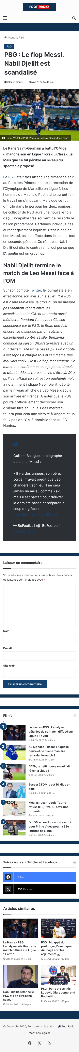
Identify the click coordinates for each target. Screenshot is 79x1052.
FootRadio (68, 1026)
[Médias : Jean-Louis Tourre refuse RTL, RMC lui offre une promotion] (14, 808)
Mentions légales (39, 1032)
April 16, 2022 (24, 531)
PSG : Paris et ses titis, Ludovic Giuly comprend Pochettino (58, 992)
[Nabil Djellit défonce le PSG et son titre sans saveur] (20, 976)
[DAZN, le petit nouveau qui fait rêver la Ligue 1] (14, 772)
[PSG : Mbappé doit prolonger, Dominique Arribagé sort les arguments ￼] (58, 928)
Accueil (12, 37)
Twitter (35, 290)
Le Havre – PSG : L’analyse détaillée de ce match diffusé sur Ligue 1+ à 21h (51, 731)
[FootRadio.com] (39, 7)
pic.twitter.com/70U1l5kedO (36, 515)
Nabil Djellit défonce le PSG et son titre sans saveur (18, 995)
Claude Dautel (15, 82)
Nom (6, 631)
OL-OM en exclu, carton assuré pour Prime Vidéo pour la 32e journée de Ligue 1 (50, 826)
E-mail (7, 648)
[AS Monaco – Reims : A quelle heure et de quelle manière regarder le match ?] (14, 752)
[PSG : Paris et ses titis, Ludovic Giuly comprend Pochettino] (58, 975)
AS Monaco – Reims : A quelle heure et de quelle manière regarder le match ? (49, 751)
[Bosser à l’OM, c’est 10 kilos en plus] (14, 790)
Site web (9, 665)
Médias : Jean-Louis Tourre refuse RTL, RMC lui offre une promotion (48, 807)
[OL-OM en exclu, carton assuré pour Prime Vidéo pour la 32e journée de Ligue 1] (14, 827)
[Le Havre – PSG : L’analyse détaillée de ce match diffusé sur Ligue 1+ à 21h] (14, 733)
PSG (21, 37)
